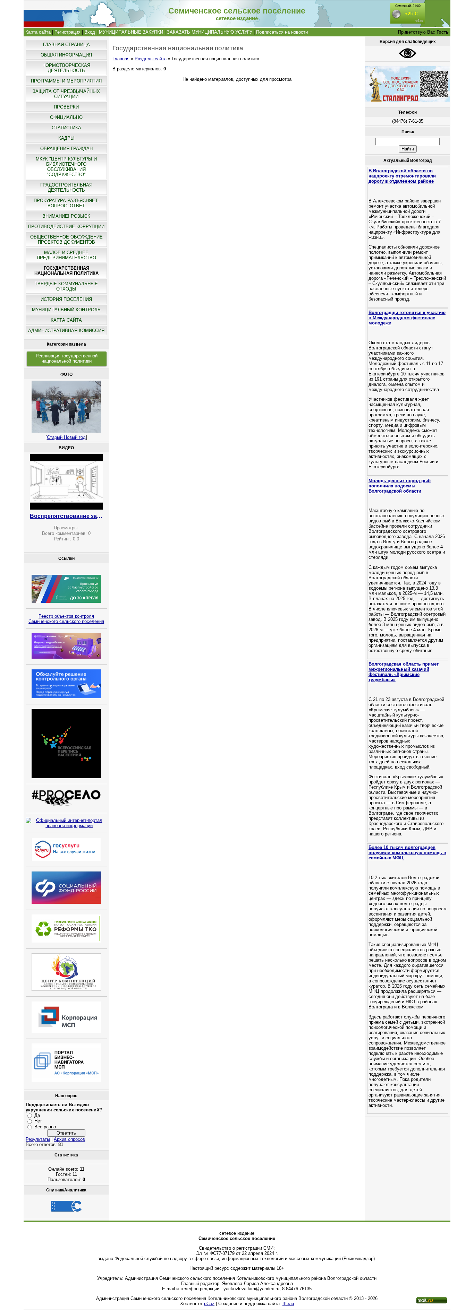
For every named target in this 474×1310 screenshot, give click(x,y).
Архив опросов (69, 1139)
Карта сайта (38, 32)
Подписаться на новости (282, 32)
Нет (38, 1121)
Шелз (288, 1303)
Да (37, 1115)
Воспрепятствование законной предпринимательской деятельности (66, 516)
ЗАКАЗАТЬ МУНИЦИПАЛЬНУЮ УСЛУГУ (209, 32)
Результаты (38, 1139)
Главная (120, 58)
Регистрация (67, 32)
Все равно (45, 1126)
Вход (89, 32)
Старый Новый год (66, 437)
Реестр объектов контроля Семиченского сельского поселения (66, 619)
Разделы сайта (151, 58)
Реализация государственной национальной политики (67, 358)
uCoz (209, 1303)
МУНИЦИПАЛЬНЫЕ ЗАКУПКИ (131, 32)
